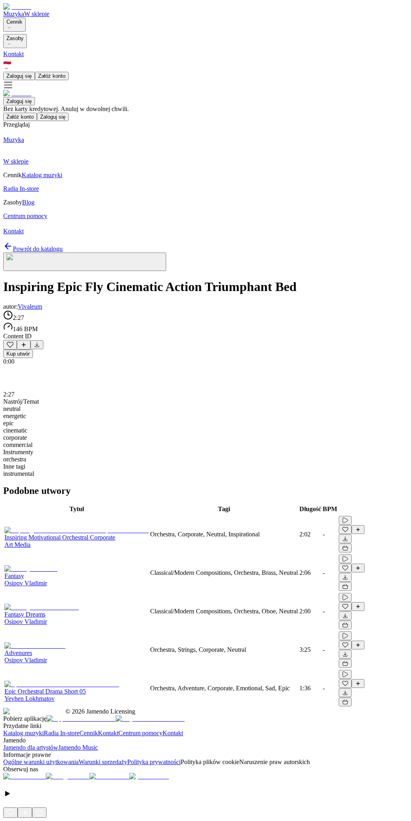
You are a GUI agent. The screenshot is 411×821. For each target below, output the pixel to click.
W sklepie (36, 13)
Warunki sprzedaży (103, 761)
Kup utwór (18, 354)
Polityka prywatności (154, 761)
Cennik (14, 22)
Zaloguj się (19, 76)
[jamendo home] (17, 6)
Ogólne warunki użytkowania (41, 761)
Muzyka (13, 13)
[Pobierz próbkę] (37, 344)
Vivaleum (30, 306)
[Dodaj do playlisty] (24, 345)
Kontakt (13, 54)
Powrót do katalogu (38, 248)
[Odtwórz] (345, 520)
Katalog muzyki (23, 733)
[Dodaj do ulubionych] (10, 345)
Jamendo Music (78, 747)
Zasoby (15, 38)
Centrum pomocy (140, 733)
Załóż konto (51, 76)
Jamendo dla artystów (30, 747)
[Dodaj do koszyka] (345, 548)
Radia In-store (61, 733)
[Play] (84, 262)
